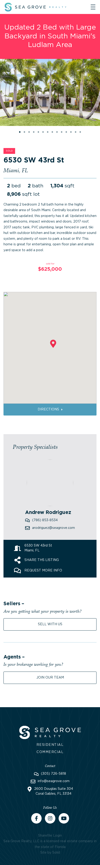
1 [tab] (20, 132)
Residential (50, 745)
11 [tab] (67, 132)
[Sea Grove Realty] (50, 731)
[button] (53, 344)
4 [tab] (34, 132)
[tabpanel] (50, 92)
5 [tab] (39, 132)
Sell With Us (50, 624)
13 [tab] (76, 132)
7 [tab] (48, 132)
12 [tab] (71, 132)
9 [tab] (57, 132)
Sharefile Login (50, 835)
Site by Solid (50, 852)
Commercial (50, 752)
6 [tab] (43, 132)
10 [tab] (62, 132)
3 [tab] (29, 132)
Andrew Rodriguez (48, 512)
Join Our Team (50, 677)
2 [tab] (25, 132)
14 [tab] (81, 132)
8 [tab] (53, 132)
